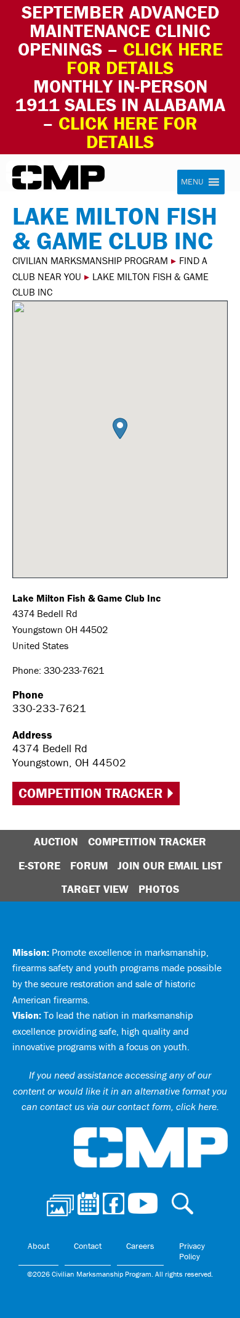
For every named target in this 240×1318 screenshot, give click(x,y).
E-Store (39, 865)
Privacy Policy (192, 1251)
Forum (89, 865)
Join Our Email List (170, 865)
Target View (95, 889)
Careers (140, 1245)
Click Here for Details (128, 132)
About (38, 1245)
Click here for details (144, 58)
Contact (88, 1245)
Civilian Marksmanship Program (58, 177)
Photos (158, 889)
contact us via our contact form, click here (128, 1106)
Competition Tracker (90, 793)
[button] (120, 428)
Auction (56, 841)
